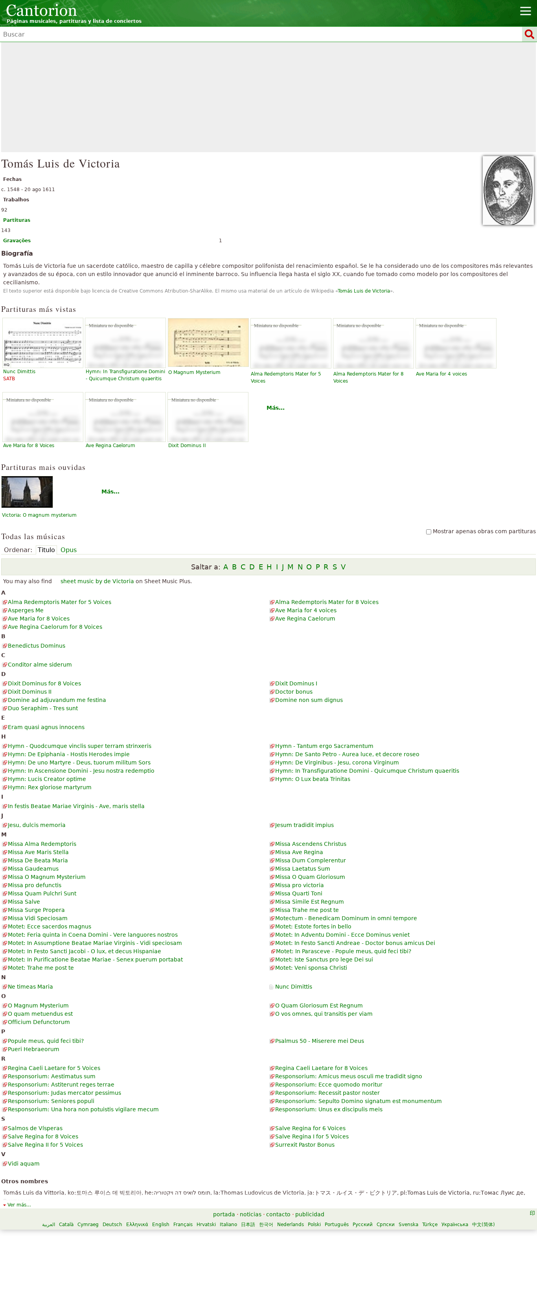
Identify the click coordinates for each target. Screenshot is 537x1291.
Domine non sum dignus (309, 700)
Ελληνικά (137, 1224)
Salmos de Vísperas (35, 1128)
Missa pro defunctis (34, 885)
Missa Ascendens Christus (310, 844)
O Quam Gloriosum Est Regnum (319, 1005)
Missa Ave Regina (299, 852)
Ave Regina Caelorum (110, 445)
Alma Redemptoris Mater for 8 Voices (327, 602)
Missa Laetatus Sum (302, 869)
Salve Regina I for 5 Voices (312, 1136)
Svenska (408, 1224)
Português (337, 1224)
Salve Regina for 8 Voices (43, 1136)
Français (183, 1224)
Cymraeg (88, 1224)
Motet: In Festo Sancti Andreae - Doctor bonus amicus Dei (355, 943)
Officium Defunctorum (39, 1022)
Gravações (17, 240)
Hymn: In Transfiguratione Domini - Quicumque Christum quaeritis (367, 771)
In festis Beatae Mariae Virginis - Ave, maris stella (76, 806)
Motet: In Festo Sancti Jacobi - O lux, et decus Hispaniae (84, 951)
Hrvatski (206, 1224)
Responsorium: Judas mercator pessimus (64, 1093)
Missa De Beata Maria (38, 860)
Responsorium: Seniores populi (51, 1101)
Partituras (16, 220)
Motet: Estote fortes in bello (313, 926)
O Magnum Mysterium (194, 372)
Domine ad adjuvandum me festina (57, 700)
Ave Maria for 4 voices (441, 374)
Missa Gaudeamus (33, 869)
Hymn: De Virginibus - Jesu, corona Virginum (337, 762)
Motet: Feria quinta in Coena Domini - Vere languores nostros (93, 935)
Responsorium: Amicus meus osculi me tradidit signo (348, 1076)
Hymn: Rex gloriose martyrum (50, 787)
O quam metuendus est (40, 1014)
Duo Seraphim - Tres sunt (43, 708)
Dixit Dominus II (187, 445)
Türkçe (430, 1224)
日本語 (248, 1224)
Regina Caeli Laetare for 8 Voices (321, 1068)
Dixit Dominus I (296, 683)
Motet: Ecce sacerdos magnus (49, 926)
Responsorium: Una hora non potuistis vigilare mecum (83, 1109)
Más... (276, 408)
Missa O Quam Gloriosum (310, 877)
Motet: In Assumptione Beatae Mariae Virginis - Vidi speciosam (95, 943)
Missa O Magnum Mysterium (47, 877)
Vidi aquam (24, 1163)
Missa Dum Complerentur (310, 860)
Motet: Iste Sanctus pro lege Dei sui (324, 959)
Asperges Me (26, 610)
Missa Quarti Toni (298, 893)
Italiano (228, 1224)
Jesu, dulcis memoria (37, 825)
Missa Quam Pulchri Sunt (42, 893)
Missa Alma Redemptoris (42, 844)
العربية (48, 1224)
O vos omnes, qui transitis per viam (324, 1014)
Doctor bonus (294, 692)
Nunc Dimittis (293, 986)
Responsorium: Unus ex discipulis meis (329, 1109)
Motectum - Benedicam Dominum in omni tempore (346, 918)
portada (224, 1214)
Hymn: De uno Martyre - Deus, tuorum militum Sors (79, 762)
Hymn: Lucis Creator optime (47, 779)
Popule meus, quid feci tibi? (46, 1041)
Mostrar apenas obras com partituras (484, 531)
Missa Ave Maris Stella (38, 852)
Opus (69, 550)
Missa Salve (24, 902)
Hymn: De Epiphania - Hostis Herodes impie (69, 754)
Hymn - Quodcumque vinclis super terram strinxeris (79, 746)
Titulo (46, 550)
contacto (278, 1214)
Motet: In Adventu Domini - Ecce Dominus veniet (342, 935)
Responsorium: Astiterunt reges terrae (61, 1084)
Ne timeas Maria (30, 986)
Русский (363, 1224)
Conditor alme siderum (40, 664)
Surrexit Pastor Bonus (305, 1145)
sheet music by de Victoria (97, 581)
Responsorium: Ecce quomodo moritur (329, 1084)
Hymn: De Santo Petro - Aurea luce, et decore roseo (347, 754)
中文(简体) (483, 1224)
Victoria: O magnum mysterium (39, 515)
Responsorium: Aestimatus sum (52, 1076)
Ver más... (19, 1205)
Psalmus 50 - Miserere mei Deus (319, 1041)
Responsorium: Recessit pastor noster (327, 1093)
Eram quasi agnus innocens (46, 727)
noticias (250, 1214)
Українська (454, 1224)
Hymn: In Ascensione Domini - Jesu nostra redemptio (81, 771)
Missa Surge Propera (36, 910)
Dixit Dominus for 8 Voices (44, 683)
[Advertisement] (268, 97)
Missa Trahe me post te (307, 910)
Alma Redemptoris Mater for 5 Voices (59, 602)
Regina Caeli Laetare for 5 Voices (54, 1068)
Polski (314, 1224)
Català (66, 1224)
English (160, 1224)
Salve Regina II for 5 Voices (45, 1145)
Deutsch (112, 1224)
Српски (386, 1224)
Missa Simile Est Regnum (309, 902)
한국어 (266, 1224)
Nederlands (290, 1224)
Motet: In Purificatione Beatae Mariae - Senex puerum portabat (95, 959)
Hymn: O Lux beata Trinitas (312, 779)
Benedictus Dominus (36, 646)
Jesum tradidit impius (304, 825)
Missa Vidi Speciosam (38, 918)
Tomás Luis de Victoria (364, 291)
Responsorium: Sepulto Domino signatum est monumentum (358, 1101)
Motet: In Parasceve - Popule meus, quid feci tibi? (343, 951)
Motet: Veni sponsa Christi (311, 968)
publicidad (309, 1214)
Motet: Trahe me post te (41, 968)
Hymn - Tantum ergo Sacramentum (324, 746)
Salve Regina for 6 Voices (310, 1128)
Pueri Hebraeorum (33, 1049)
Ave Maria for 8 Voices (28, 445)
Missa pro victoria (299, 885)
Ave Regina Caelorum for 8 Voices (55, 627)
